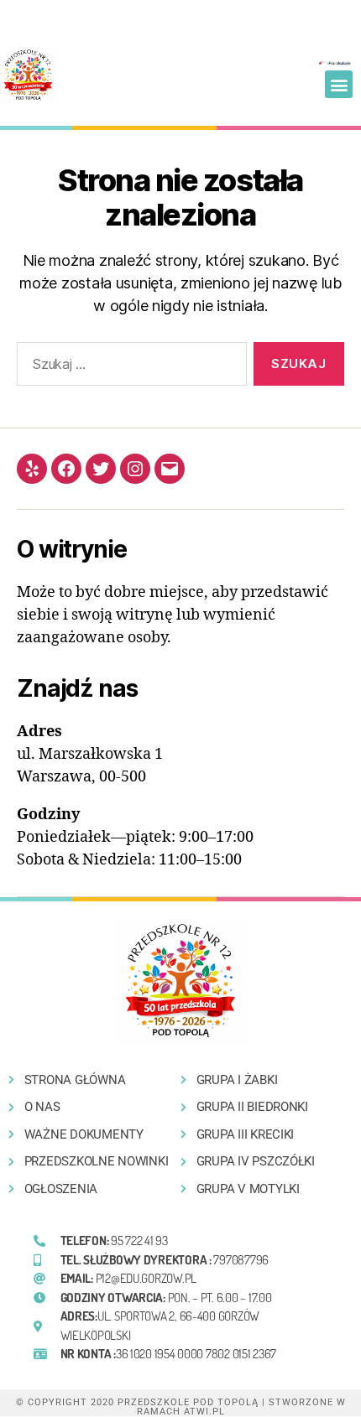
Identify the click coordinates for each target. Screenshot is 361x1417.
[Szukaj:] (128, 367)
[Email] (169, 469)
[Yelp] (32, 469)
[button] (339, 84)
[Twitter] (101, 469)
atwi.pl (204, 1411)
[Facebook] (66, 469)
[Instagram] (135, 469)
